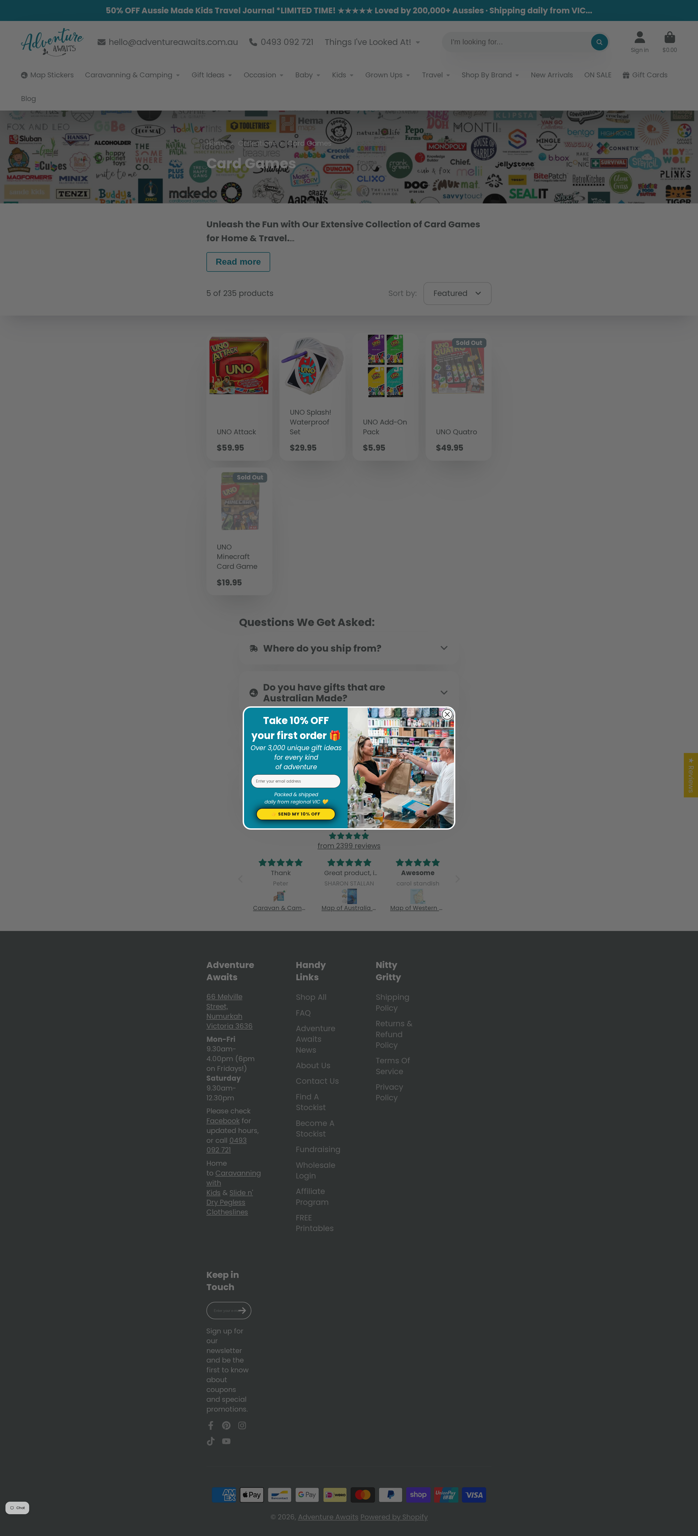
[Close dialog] (447, 714)
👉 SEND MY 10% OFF (295, 814)
